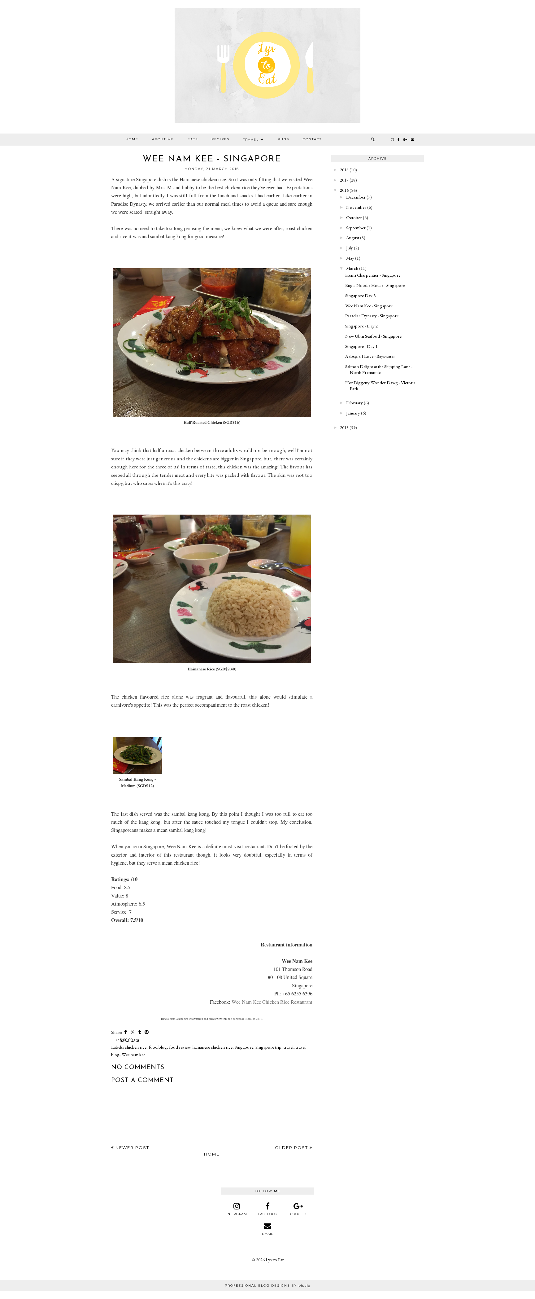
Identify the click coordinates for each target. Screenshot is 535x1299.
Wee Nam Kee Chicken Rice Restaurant (272, 1001)
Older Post (292, 1147)
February (354, 403)
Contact (312, 139)
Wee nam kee (133, 1054)
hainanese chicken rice (213, 1047)
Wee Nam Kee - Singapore (369, 306)
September (356, 227)
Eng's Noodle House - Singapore (375, 285)
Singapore (244, 1047)
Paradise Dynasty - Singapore (371, 315)
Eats (193, 139)
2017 (344, 180)
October (354, 217)
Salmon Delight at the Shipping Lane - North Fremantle (378, 369)
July (349, 248)
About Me (163, 139)
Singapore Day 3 (360, 295)
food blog (158, 1047)
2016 (344, 190)
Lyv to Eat (275, 1259)
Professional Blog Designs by (268, 1286)
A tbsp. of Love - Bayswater (370, 356)
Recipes (220, 139)
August (352, 237)
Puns (283, 139)
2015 (344, 427)
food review (179, 1047)
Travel (251, 140)
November (356, 207)
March (352, 268)
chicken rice (135, 1047)
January (353, 413)
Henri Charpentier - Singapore (372, 275)
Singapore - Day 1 (361, 346)
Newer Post (131, 1147)
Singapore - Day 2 (361, 326)
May (350, 258)
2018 (344, 170)
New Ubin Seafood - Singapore (373, 336)
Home (132, 139)
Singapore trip (268, 1047)
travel (289, 1047)
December (356, 197)
